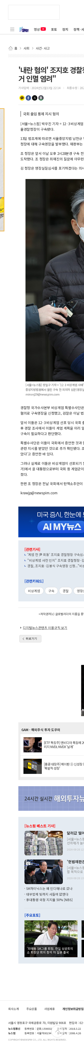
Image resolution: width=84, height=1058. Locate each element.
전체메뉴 (12, 29)
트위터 (34, 98)
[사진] (43, 842)
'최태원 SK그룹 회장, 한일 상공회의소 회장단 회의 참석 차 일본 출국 (50, 950)
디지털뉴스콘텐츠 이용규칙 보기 (45, 627)
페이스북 (28, 98)
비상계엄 (34, 590)
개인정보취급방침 (73, 1009)
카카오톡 (22, 98)
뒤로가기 (31, 638)
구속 (51, 590)
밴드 (41, 98)
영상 (37, 29)
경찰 (66, 590)
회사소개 (13, 1009)
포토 (54, 29)
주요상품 (31, 1009)
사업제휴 (49, 1009)
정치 (65, 29)
